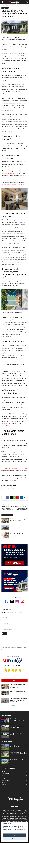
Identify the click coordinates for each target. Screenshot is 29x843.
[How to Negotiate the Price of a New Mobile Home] (5, 535)
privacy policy (10, 831)
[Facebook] (7, 497)
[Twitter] (12, 601)
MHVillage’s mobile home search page (16, 468)
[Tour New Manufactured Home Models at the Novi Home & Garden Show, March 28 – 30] (5, 686)
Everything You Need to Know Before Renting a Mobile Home (17, 719)
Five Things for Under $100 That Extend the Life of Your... (18, 745)
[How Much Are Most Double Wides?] (5, 527)
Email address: (5, 627)
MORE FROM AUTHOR (19, 515)
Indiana (14, 485)
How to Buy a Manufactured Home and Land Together (18, 726)
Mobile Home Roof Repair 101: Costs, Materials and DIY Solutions (18, 752)
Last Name (4, 621)
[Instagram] (17, 601)
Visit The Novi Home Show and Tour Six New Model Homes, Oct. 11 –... (18, 693)
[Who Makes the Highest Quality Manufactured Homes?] (5, 520)
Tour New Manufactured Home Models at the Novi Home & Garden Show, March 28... (18, 686)
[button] (2, 2)
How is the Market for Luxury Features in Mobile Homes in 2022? (7, 508)
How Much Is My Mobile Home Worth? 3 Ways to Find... (17, 733)
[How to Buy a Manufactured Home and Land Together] (5, 728)
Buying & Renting (9, 5)
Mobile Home (16, 488)
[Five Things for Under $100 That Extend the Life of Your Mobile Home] (5, 747)
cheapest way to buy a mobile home (12, 42)
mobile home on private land (10, 173)
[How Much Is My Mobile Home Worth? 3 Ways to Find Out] (5, 735)
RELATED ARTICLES (7, 515)
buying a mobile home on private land (12, 185)
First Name (4, 615)
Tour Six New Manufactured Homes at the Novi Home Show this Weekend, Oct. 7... (18, 700)
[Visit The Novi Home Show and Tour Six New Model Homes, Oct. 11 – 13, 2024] (5, 693)
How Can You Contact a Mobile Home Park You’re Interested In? (21, 508)
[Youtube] (22, 601)
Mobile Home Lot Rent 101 (16, 759)
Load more (14, 705)
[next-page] (5, 540)
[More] (24, 497)
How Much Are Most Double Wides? (18, 526)
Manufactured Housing (7, 488)
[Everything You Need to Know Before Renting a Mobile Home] (5, 720)
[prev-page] (2, 540)
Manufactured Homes (17, 487)
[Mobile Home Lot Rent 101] (5, 761)
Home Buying (9, 485)
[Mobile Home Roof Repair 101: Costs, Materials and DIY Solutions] (5, 754)
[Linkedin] (21, 497)
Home (2, 5)
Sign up (4, 633)
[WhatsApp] (14, 497)
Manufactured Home (6, 487)
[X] (11, 497)
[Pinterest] (17, 497)
